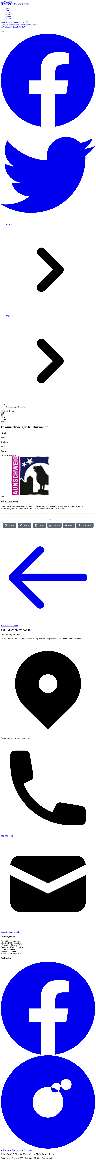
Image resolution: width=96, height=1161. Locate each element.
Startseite (9, 224)
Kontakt (34, 25)
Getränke (27, 25)
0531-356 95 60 (7, 836)
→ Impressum (27, 1150)
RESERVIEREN (19, 22)
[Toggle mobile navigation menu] (27, 22)
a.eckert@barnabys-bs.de (10, 932)
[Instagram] (48, 1148)
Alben (21, 25)
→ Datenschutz (16, 1150)
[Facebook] (48, 1054)
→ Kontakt (5, 1150)
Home (3, 25)
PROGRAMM (7, 22)
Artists (16, 25)
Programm (10, 25)
